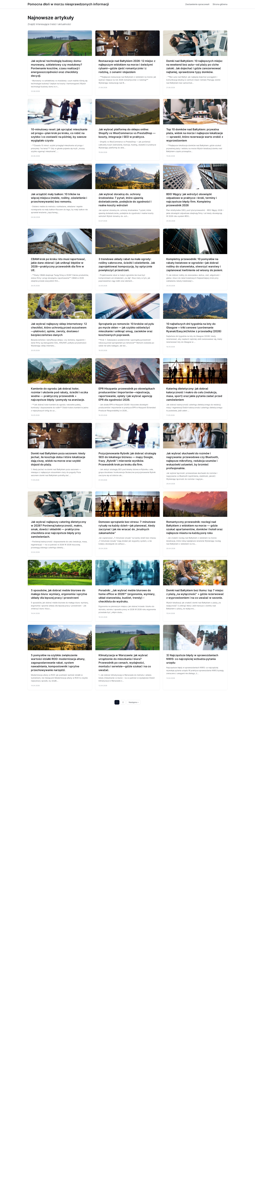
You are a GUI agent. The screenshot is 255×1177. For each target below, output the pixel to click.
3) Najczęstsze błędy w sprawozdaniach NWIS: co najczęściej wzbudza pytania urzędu (192, 659)
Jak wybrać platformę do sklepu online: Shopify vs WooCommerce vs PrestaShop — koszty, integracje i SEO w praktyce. (127, 133)
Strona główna (220, 4)
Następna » (134, 702)
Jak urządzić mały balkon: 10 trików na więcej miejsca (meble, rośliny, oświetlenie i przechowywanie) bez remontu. (59, 198)
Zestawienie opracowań (197, 4)
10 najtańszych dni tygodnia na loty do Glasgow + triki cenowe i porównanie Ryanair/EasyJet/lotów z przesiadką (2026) (193, 327)
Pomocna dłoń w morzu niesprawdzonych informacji (68, 4)
